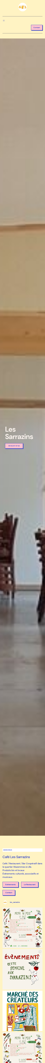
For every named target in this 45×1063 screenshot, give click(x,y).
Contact (36, 27)
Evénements (10, 884)
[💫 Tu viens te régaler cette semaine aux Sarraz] (22, 928)
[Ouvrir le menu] (4, 20)
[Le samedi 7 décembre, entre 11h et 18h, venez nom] (22, 1011)
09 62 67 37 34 (14, 446)
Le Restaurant (29, 884)
